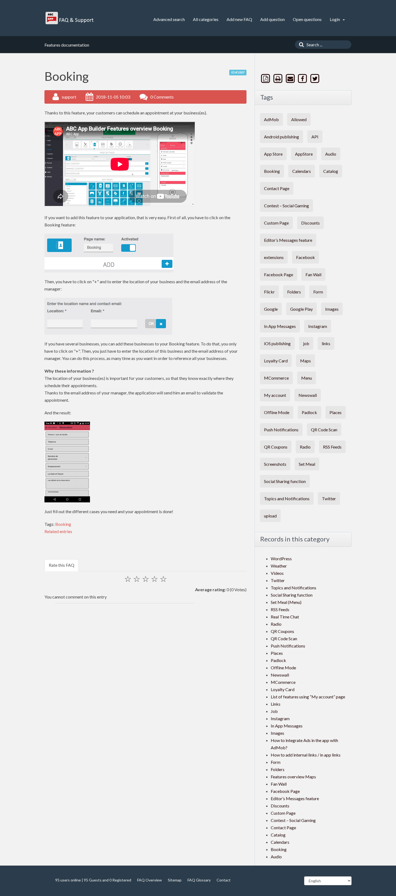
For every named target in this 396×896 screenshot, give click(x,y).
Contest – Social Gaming (286, 205)
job (306, 343)
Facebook (305, 257)
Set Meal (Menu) (286, 602)
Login (335, 19)
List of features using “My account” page (308, 696)
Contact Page (276, 188)
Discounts (310, 222)
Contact (224, 880)
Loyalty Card (276, 360)
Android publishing (281, 136)
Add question (272, 19)
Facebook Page (278, 274)
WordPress (281, 558)
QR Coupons (275, 446)
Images (332, 309)
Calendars (301, 171)
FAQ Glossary (199, 880)
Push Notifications (281, 429)
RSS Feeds (332, 446)
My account (275, 395)
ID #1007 (238, 72)
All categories (205, 19)
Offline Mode (276, 412)
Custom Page (276, 222)
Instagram (317, 326)
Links (275, 703)
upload (270, 515)
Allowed (299, 119)
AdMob (271, 119)
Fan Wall (313, 274)
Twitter (329, 498)
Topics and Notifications (287, 498)
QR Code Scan (324, 429)
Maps (305, 360)
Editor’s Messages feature (288, 240)
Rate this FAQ (61, 565)
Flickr (269, 291)
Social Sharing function (285, 481)
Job (274, 711)
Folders (294, 291)
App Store (273, 153)
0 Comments (162, 96)
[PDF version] (266, 78)
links (326, 343)
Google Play (301, 309)
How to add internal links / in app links (306, 754)
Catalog (330, 171)
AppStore (304, 153)
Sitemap (175, 880)
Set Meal (307, 464)
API (314, 136)
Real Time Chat (285, 616)
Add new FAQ (239, 19)
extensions (274, 257)
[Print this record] (278, 78)
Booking (63, 524)
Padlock (309, 412)
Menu (306, 377)
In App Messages (280, 326)
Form (318, 291)
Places (335, 412)
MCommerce (276, 377)
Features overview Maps (293, 776)
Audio (330, 153)
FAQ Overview (149, 880)
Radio (305, 446)
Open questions (307, 19)
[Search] (300, 44)
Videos (277, 573)
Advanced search (169, 19)
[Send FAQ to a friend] (290, 78)
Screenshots (275, 464)
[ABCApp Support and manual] (70, 18)
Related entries (58, 531)
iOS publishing (277, 343)
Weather (279, 565)
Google (271, 309)
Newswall (307, 395)
